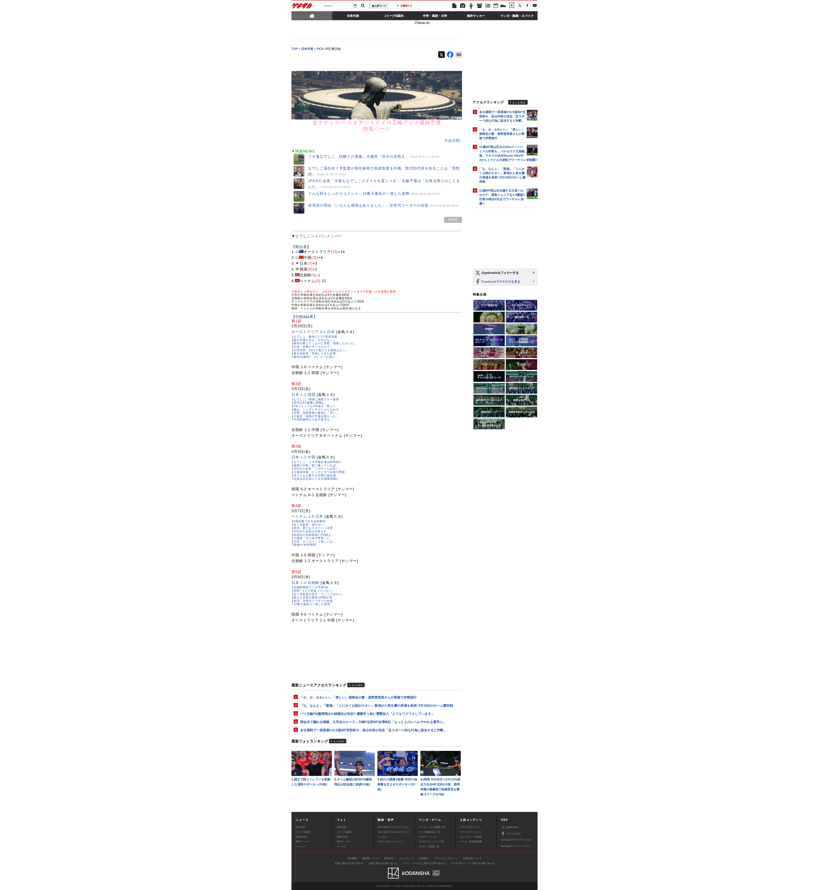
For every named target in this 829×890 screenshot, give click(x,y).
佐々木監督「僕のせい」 (310, 524)
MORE (453, 219)
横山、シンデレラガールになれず (316, 409)
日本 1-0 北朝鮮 (305, 583)
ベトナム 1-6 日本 (307, 516)
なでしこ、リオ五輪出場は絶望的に (318, 462)
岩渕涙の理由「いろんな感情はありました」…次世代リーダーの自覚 (383, 205)
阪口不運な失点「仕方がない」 (315, 340)
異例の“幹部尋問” (305, 544)
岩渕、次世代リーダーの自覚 (313, 600)
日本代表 (300, 827)
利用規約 (423, 858)
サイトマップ (406, 858)
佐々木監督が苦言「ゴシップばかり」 (319, 594)
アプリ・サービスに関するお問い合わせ (424, 863)
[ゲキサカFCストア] (503, 6)
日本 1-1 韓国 (303, 395)
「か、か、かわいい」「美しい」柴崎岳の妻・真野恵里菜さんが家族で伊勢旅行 (358, 697)
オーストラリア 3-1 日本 (313, 332)
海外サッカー (303, 841)
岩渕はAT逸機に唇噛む (309, 402)
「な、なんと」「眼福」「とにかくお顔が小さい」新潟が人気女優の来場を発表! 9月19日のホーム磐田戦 (376, 705)
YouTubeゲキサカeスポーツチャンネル (394, 834)
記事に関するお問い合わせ (383, 863)
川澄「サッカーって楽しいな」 (315, 541)
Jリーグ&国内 (303, 832)
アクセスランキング (470, 832)
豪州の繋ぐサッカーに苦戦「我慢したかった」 (325, 343)
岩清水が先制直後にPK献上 (312, 534)
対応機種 (352, 858)
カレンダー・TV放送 (471, 836)
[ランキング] (488, 6)
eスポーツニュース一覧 (431, 841)
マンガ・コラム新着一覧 (432, 827)
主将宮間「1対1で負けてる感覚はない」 (321, 350)
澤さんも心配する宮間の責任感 (315, 475)
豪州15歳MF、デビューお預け (314, 357)
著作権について (370, 858)
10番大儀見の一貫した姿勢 (312, 604)
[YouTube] (535, 5)
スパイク (300, 846)
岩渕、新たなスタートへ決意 (313, 528)
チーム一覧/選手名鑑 (471, 841)
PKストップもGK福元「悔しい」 (316, 406)
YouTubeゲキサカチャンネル (393, 827)
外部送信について (472, 858)
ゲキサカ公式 (513, 833)
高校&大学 (301, 836)
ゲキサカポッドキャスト (391, 841)
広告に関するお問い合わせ (349, 863)
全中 (406, 5)
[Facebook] (527, 5)
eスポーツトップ (428, 836)
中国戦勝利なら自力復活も (312, 419)
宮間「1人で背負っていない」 (314, 590)
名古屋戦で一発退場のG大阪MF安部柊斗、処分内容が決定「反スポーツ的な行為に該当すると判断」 (373, 730)
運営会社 (389, 858)
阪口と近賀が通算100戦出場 (313, 597)
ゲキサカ (302, 6)
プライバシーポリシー (445, 858)
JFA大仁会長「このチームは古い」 (318, 468)
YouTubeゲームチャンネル (515, 846)
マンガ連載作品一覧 (429, 832)
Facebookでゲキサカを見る (500, 281)
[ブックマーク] (511, 6)
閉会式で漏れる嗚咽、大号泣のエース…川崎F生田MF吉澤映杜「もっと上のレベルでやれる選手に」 (373, 722)
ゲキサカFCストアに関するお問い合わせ (472, 863)
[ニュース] (454, 6)
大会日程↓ (453, 140)
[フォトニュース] (462, 6)
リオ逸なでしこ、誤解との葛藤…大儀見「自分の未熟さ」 (373, 156)
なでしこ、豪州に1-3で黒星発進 (315, 336)
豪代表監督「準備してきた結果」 (316, 353)
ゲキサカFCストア (470, 827)
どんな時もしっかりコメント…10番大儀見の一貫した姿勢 (374, 194)
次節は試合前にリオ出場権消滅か (316, 478)
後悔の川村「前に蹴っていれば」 (316, 465)
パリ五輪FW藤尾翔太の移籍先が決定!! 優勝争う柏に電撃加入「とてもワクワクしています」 (367, 713)
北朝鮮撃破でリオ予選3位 (311, 587)
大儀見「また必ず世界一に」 (313, 538)
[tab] (311, 15)
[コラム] (471, 6)
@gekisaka (512, 827)
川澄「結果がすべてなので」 (313, 346)
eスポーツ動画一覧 (429, 846)
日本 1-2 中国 (303, 457)
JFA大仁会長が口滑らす (310, 531)
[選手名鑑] (479, 6)
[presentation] (311, 15)
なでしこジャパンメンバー (318, 236)
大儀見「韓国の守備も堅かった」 (316, 416)
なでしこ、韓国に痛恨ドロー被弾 (316, 399)
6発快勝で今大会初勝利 (310, 521)
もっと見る (357, 685)
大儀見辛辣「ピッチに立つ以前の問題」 (321, 472)
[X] (519, 5)
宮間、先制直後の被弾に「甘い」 (316, 412)
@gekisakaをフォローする (500, 272)
